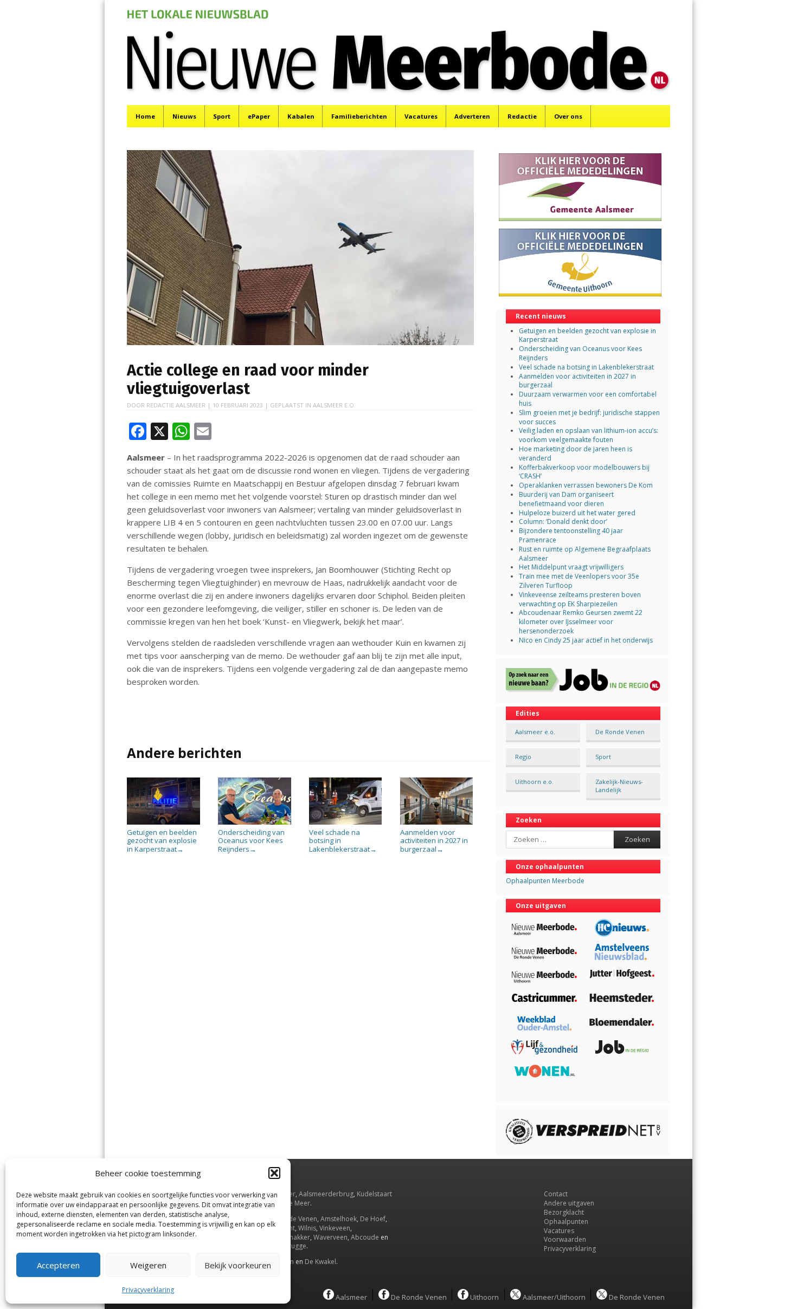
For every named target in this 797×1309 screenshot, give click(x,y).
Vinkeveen (334, 1228)
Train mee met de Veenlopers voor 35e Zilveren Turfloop (579, 581)
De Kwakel (320, 1261)
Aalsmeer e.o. (334, 405)
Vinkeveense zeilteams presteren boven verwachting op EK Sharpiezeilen (580, 599)
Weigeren (148, 1265)
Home (145, 116)
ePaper (259, 116)
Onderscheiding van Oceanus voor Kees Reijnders (251, 840)
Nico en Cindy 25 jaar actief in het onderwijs (586, 640)
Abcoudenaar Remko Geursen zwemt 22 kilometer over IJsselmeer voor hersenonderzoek (580, 622)
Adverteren (472, 116)
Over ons (568, 116)
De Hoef (372, 1218)
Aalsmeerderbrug (326, 1193)
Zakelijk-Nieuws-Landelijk (619, 785)
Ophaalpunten (566, 1221)
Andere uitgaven (569, 1203)
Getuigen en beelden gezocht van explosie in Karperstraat (162, 840)
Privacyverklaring (148, 1289)
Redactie (522, 116)
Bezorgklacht (564, 1212)
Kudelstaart (374, 1193)
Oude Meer (292, 1203)
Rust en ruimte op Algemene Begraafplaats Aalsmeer (585, 554)
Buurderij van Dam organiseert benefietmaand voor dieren (566, 499)
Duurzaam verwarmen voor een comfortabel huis (588, 399)
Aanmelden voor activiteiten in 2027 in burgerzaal (434, 840)
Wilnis (307, 1228)
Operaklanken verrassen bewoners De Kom (586, 485)
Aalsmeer (350, 1296)
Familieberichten (359, 116)
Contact (556, 1193)
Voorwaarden (565, 1239)
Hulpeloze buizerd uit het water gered (577, 512)
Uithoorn (483, 1296)
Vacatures (421, 116)
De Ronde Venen (620, 732)
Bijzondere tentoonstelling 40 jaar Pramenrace (571, 535)
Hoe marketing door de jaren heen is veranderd (575, 453)
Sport (221, 116)
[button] (274, 1173)
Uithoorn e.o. (534, 781)
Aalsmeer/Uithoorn (553, 1296)
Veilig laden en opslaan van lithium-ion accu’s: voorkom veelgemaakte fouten (588, 435)
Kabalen (300, 116)
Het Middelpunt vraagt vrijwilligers (571, 567)
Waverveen (330, 1237)
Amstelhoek (338, 1218)
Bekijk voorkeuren (237, 1265)
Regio (523, 757)
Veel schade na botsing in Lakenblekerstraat (343, 840)
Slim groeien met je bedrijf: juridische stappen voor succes (589, 417)
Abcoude (365, 1237)
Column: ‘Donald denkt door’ (563, 521)
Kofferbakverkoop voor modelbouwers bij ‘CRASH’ (584, 472)
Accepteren (58, 1265)
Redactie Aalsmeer (175, 405)
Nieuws (184, 116)
